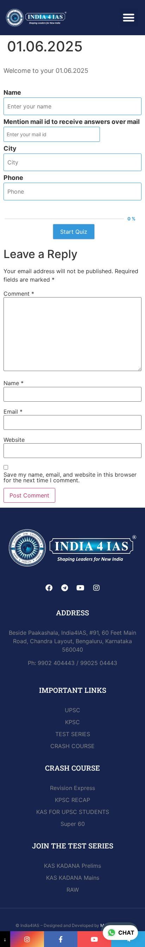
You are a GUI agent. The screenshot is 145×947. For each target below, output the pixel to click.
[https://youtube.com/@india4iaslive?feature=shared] (94, 939)
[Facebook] (49, 588)
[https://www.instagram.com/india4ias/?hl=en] (27, 939)
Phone (13, 178)
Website (14, 440)
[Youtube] (81, 588)
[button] (129, 17)
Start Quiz (73, 231)
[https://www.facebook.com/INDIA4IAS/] (61, 939)
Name (12, 92)
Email (13, 411)
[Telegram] (65, 588)
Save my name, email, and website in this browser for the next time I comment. (70, 477)
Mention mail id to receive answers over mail (72, 122)
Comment (19, 293)
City (10, 148)
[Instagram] (96, 588)
